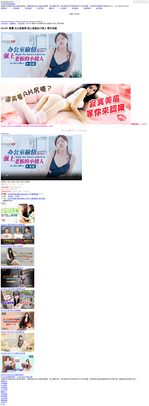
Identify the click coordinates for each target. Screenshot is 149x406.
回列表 (10, 196)
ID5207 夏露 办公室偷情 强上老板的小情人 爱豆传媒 (45, 23)
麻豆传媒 (21, 184)
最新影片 (4, 8)
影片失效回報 (82, 130)
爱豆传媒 (13, 184)
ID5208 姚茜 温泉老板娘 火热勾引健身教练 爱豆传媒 (26, 198)
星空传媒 (21, 23)
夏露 (6, 184)
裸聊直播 (4, 400)
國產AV (52, 8)
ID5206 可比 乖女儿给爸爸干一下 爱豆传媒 (22, 194)
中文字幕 (40, 8)
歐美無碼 (87, 8)
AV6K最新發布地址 (122, 6)
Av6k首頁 (4, 23)
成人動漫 (99, 8)
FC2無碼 (63, 8)
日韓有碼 (28, 8)
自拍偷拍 (75, 8)
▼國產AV (12, 23)
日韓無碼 (16, 8)
